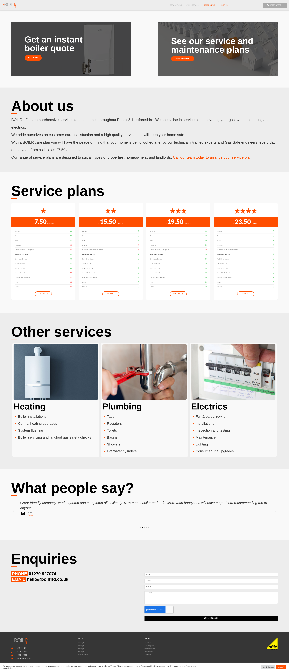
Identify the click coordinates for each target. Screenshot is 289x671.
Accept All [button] (281, 667)
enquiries (223, 5)
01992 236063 (22, 655)
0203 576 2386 (22, 648)
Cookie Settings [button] (268, 667)
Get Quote (33, 58)
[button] (13, 511)
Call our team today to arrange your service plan (212, 157)
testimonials (209, 5)
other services (192, 5)
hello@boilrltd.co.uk (47, 579)
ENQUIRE (42, 294)
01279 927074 (42, 573)
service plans (176, 5)
